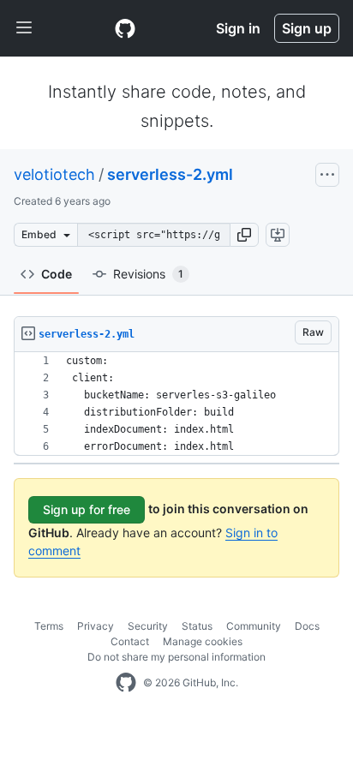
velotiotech (54, 174)
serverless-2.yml (170, 174)
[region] (176, 404)
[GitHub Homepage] (126, 683)
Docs (307, 625)
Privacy (95, 625)
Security (148, 625)
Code (56, 273)
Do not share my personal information (176, 656)
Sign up (307, 28)
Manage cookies (202, 641)
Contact (130, 641)
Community (253, 625)
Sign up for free (86, 509)
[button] (244, 235)
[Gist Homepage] (125, 28)
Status (197, 625)
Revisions (148, 273)
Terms (48, 625)
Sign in (238, 28)
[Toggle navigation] (24, 28)
